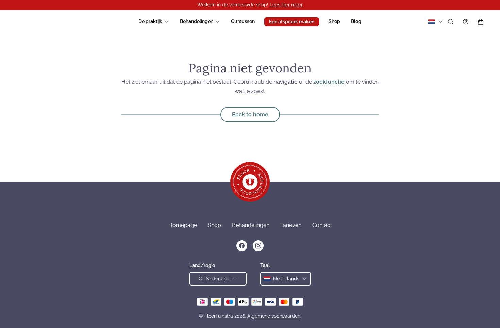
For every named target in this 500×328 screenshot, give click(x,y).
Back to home (250, 114)
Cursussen (243, 21)
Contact (322, 225)
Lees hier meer (286, 4)
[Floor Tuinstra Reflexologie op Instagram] (258, 245)
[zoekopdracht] (450, 21)
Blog (356, 21)
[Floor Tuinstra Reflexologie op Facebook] (241, 245)
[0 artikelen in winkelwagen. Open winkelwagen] (480, 21)
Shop (334, 21)
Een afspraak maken (291, 21)
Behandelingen (196, 21)
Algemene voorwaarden (273, 316)
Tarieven (290, 225)
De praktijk (150, 21)
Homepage (182, 225)
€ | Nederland (214, 278)
